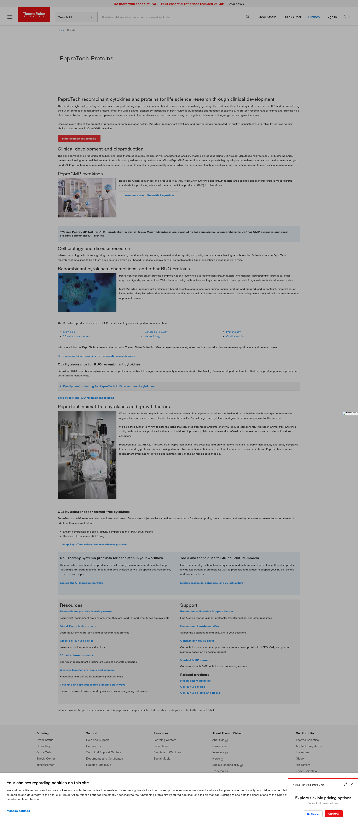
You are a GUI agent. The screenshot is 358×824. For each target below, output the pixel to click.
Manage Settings (18, 811)
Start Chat (333, 813)
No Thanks (313, 814)
